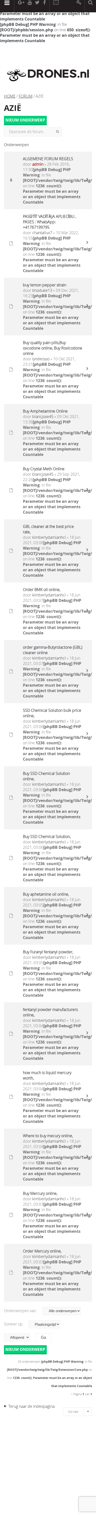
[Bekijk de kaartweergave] (55, 6)
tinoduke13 (42, 290)
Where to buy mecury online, (48, 1135)
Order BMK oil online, (41, 589)
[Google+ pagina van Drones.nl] (21, 6)
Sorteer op (14, 1324)
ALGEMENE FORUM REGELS (48, 158)
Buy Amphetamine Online (45, 411)
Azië (12, 108)
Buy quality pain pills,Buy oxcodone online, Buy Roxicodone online (52, 348)
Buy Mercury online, (40, 1193)
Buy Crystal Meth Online (43, 468)
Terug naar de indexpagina (31, 1406)
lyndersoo (40, 359)
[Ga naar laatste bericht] (87, 180)
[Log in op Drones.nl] (79, 6)
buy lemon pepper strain (44, 285)
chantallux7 (42, 232)
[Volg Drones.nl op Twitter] (37, 6)
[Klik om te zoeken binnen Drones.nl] (90, 6)
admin (37, 164)
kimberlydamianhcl (49, 537)
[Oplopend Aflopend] (19, 1337)
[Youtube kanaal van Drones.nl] (29, 6)
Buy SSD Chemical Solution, (47, 836)
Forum (25, 96)
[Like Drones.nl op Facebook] (44, 6)
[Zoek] (57, 132)
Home (10, 96)
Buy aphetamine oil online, (46, 894)
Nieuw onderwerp (25, 120)
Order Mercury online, (42, 1251)
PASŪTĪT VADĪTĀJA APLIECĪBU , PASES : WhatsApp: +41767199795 (49, 222)
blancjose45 (42, 416)
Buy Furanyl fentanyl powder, (48, 952)
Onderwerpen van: (21, 1310)
